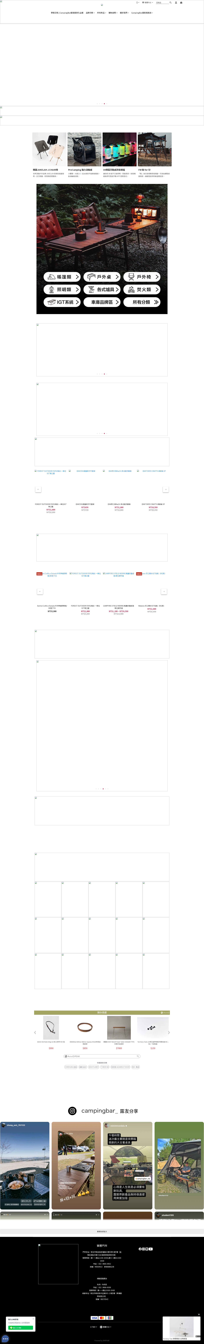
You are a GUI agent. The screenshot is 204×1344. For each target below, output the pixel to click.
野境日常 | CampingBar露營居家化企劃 (67, 12)
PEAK (77, 1056)
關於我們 (123, 12)
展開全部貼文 (102, 1231)
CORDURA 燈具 (71, 1067)
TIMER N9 (105, 1067)
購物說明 (112, 12)
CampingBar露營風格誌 (141, 12)
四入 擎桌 (135, 1067)
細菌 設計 (82, 1067)
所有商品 (100, 12)
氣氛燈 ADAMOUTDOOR (120, 1067)
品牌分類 (89, 12)
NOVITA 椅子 (93, 1067)
